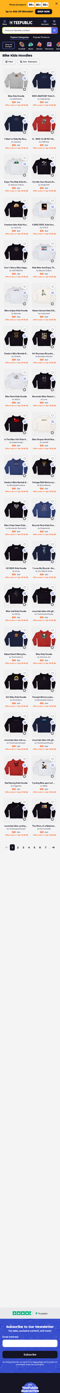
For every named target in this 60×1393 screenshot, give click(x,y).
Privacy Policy (38, 1362)
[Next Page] (53, 847)
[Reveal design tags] (24, 89)
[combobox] (27, 30)
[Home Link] (20, 22)
